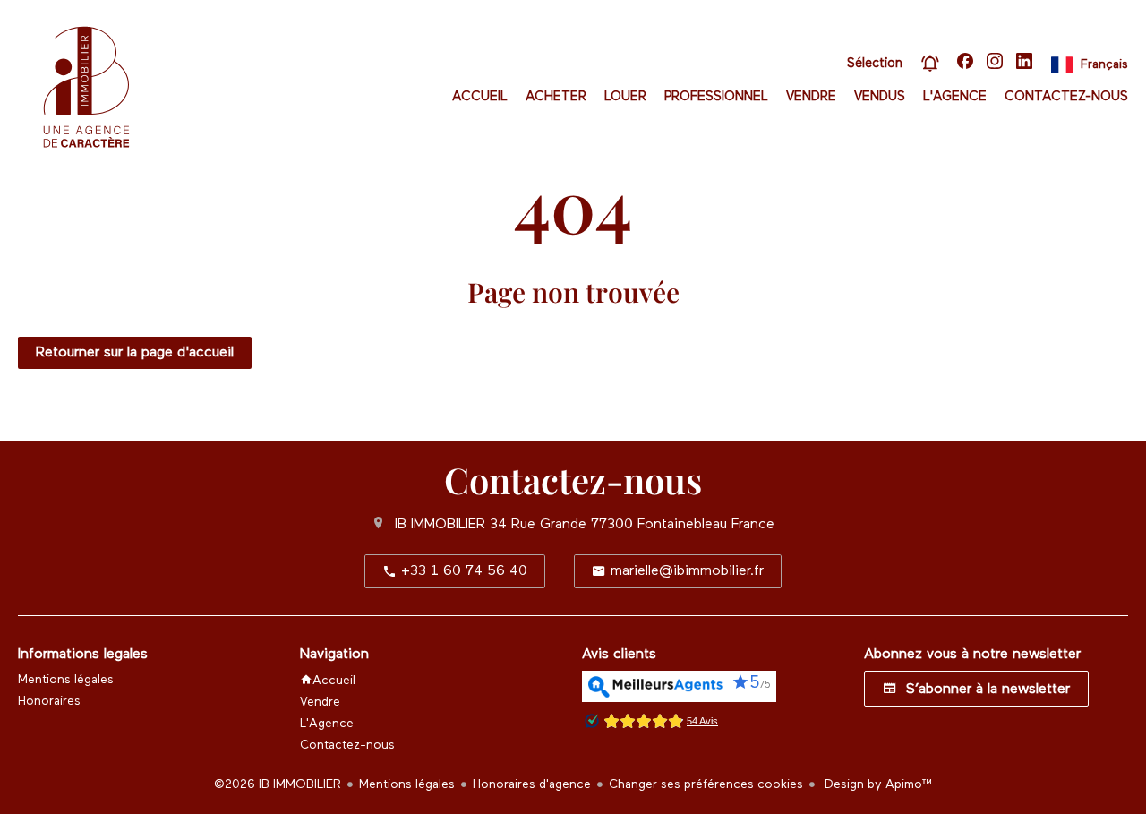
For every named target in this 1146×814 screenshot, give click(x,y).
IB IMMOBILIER (440, 525)
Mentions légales (407, 784)
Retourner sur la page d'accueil (135, 353)
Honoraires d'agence (532, 784)
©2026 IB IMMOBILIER (277, 784)
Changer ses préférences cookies (706, 784)
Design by (877, 784)
